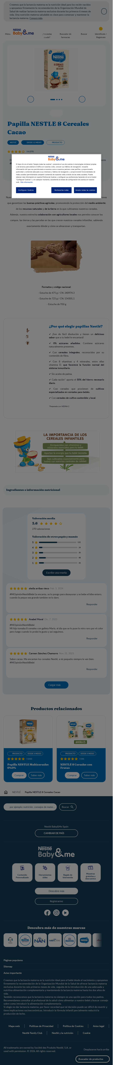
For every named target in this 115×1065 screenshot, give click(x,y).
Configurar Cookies (26, 190)
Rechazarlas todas (62, 190)
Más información (26, 182)
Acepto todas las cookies (85, 190)
